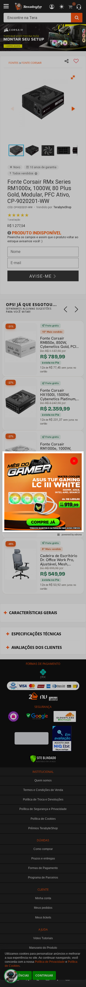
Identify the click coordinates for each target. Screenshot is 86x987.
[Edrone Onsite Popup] (43, 493)
